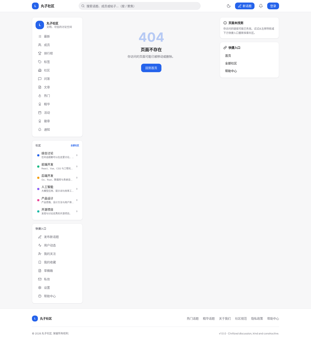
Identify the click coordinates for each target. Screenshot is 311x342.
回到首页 (151, 68)
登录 (273, 6)
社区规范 (241, 318)
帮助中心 (231, 71)
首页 (228, 55)
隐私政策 (257, 318)
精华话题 (209, 318)
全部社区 (231, 63)
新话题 (247, 6)
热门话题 (193, 318)
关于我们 (225, 318)
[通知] (261, 6)
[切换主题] (229, 6)
